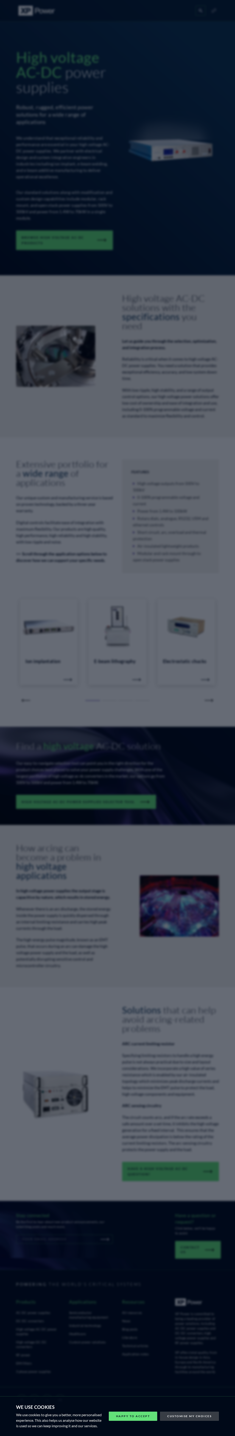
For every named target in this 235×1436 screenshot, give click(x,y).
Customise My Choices (189, 1416)
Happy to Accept (133, 1416)
